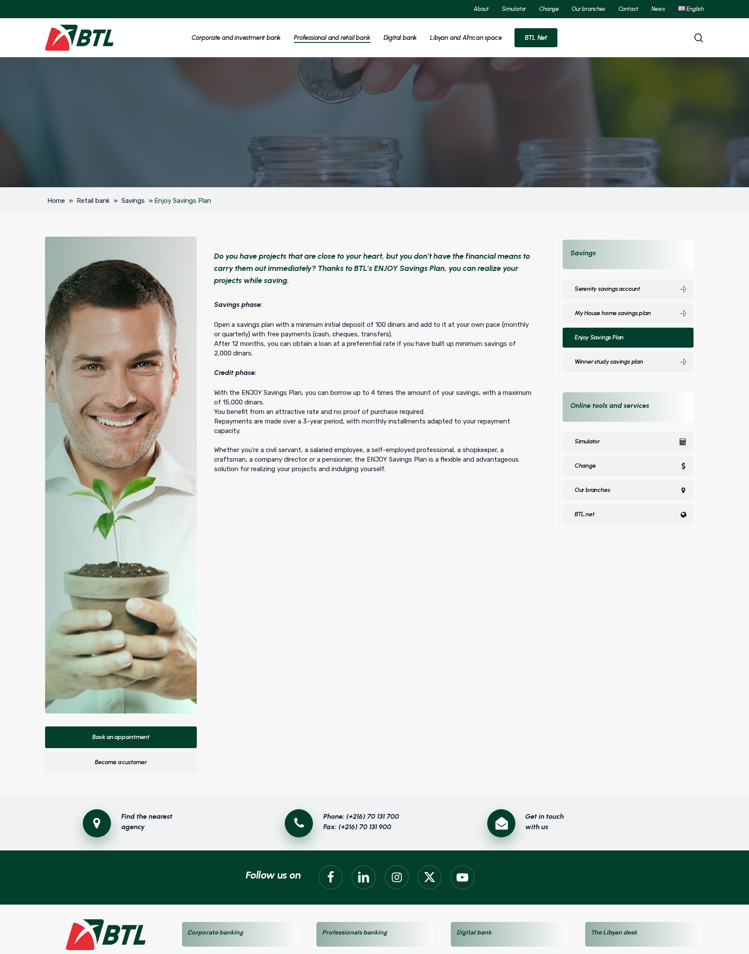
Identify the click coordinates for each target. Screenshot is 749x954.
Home (56, 201)
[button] (121, 737)
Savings (133, 201)
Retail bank (93, 201)
